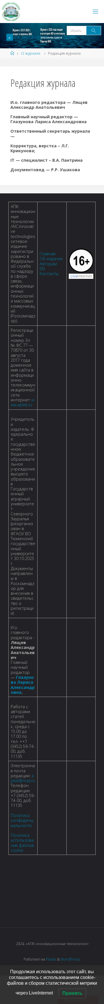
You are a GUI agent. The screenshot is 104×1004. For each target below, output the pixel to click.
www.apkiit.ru (22, 402)
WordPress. (71, 959)
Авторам (48, 263)
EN (42, 268)
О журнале (30, 53)
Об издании (51, 258)
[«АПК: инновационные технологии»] (11, 11)
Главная (47, 253)
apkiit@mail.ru (23, 778)
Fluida (50, 959)
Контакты (49, 273)
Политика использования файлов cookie (22, 842)
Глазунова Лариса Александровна (23, 685)
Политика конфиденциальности (22, 820)
